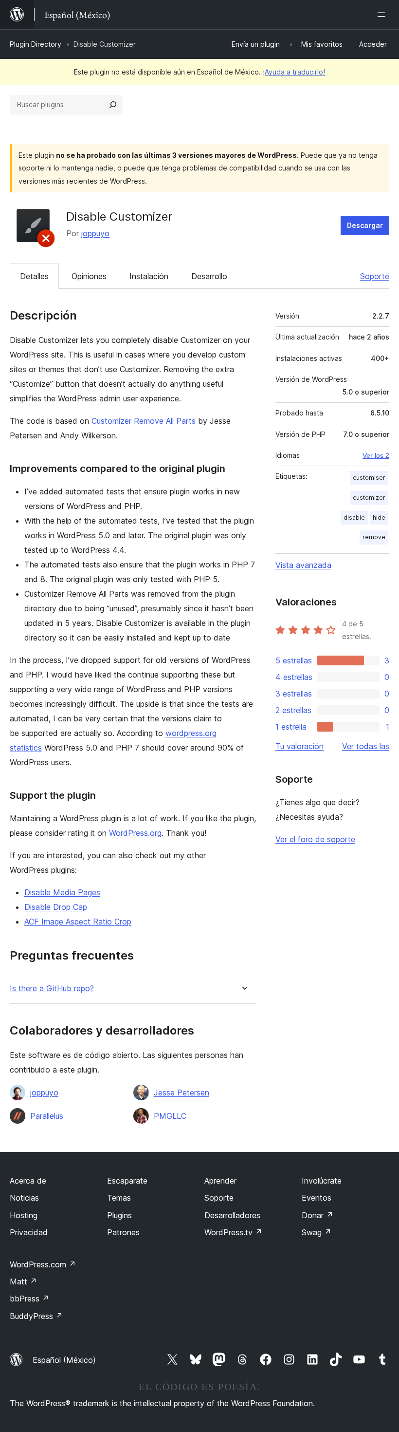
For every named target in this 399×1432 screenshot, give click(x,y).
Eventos (316, 1198)
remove (374, 537)
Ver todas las (365, 746)
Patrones (123, 1232)
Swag (316, 1232)
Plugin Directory (35, 44)
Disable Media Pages (62, 892)
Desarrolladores (232, 1215)
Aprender (220, 1181)
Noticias (24, 1198)
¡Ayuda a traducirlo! (294, 72)
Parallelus (46, 1116)
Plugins (119, 1215)
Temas (119, 1198)
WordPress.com (43, 1264)
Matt (23, 1281)
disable (354, 517)
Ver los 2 (376, 455)
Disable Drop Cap (55, 907)
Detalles (34, 276)
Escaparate (127, 1181)
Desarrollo (209, 276)
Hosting (23, 1215)
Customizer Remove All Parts (143, 421)
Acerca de (28, 1181)
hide (379, 517)
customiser (369, 477)
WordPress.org (135, 833)
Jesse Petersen (181, 1092)
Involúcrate (322, 1181)
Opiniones (89, 276)
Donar (317, 1215)
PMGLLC (170, 1116)
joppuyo (95, 233)
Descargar (365, 225)
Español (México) (64, 1360)
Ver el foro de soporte (315, 839)
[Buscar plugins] (113, 104)
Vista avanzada (303, 565)
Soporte (374, 276)
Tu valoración (299, 746)
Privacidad (29, 1232)
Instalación (148, 276)
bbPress (29, 1298)
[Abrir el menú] (383, 14)
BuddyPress (36, 1316)
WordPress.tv (233, 1232)
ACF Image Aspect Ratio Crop (77, 921)
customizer (369, 497)
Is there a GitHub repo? (52, 988)
